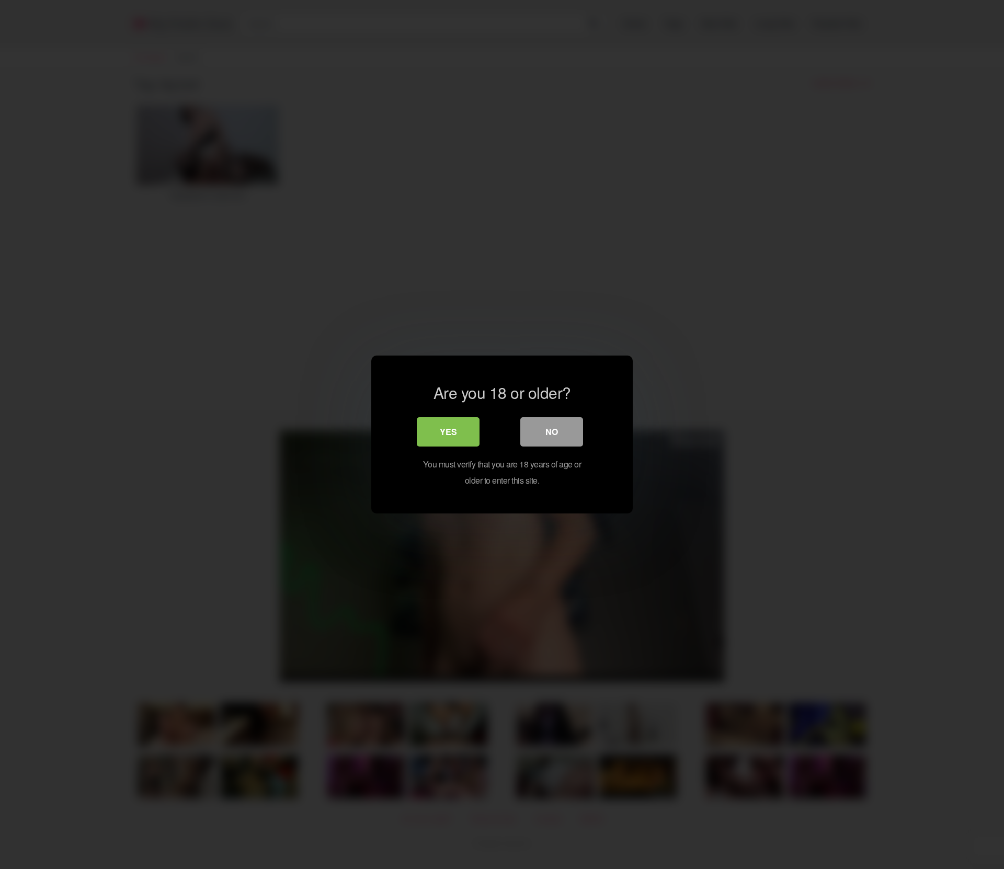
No (551, 432)
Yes (448, 432)
